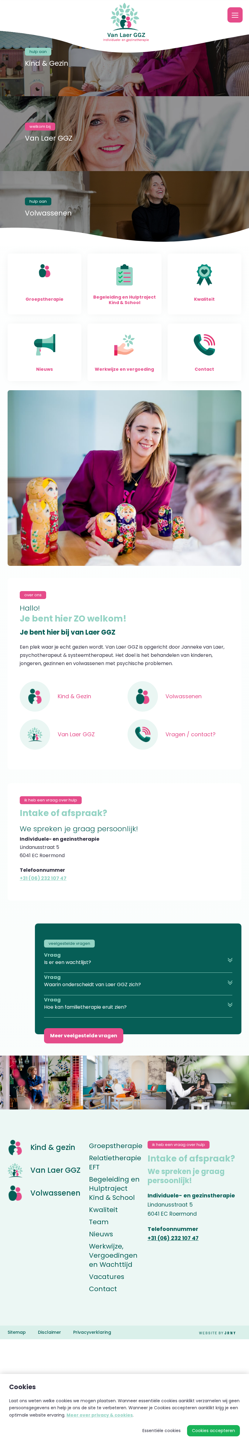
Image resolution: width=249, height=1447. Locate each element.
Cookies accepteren (213, 1431)
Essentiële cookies (161, 1431)
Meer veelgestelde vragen (83, 1035)
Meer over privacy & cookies (100, 1415)
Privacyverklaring (92, 1332)
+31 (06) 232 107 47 (43, 878)
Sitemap (17, 1332)
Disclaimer (49, 1332)
